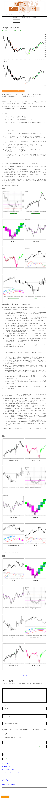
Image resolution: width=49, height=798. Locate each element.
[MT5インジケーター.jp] (24, 7)
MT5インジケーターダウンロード (10, 773)
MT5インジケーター (6, 30)
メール (4, 712)
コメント (5, 686)
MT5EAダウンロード (7, 766)
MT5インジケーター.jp (7, 14)
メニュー (16, 21)
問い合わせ (5, 780)
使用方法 (4, 779)
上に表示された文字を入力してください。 (12, 737)
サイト (4, 720)
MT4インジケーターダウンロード (10, 769)
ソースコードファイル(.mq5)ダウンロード (13, 91)
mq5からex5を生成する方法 (9, 784)
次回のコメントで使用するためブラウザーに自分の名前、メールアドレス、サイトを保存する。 (24, 729)
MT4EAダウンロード (7, 763)
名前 (3, 705)
